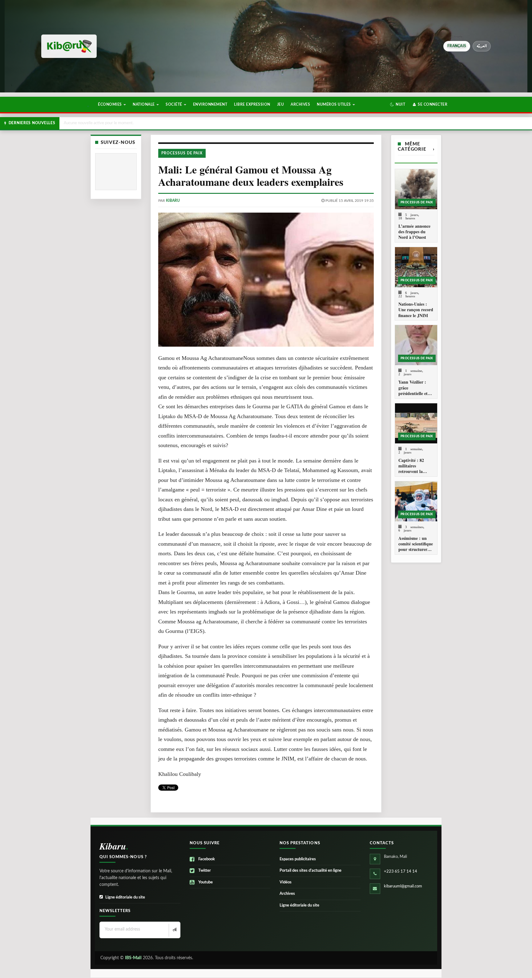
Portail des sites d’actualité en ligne (310, 871)
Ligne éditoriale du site (125, 897)
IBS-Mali (133, 958)
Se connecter (432, 104)
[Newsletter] (174, 930)
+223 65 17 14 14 (400, 872)
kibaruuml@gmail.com (403, 886)
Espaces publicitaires (298, 859)
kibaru (173, 200)
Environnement (210, 104)
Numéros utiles (334, 104)
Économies (110, 104)
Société (174, 104)
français (456, 46)
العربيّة (482, 46)
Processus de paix (182, 153)
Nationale (144, 104)
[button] (398, 104)
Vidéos (286, 882)
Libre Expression (252, 104)
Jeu (280, 104)
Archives (300, 104)
